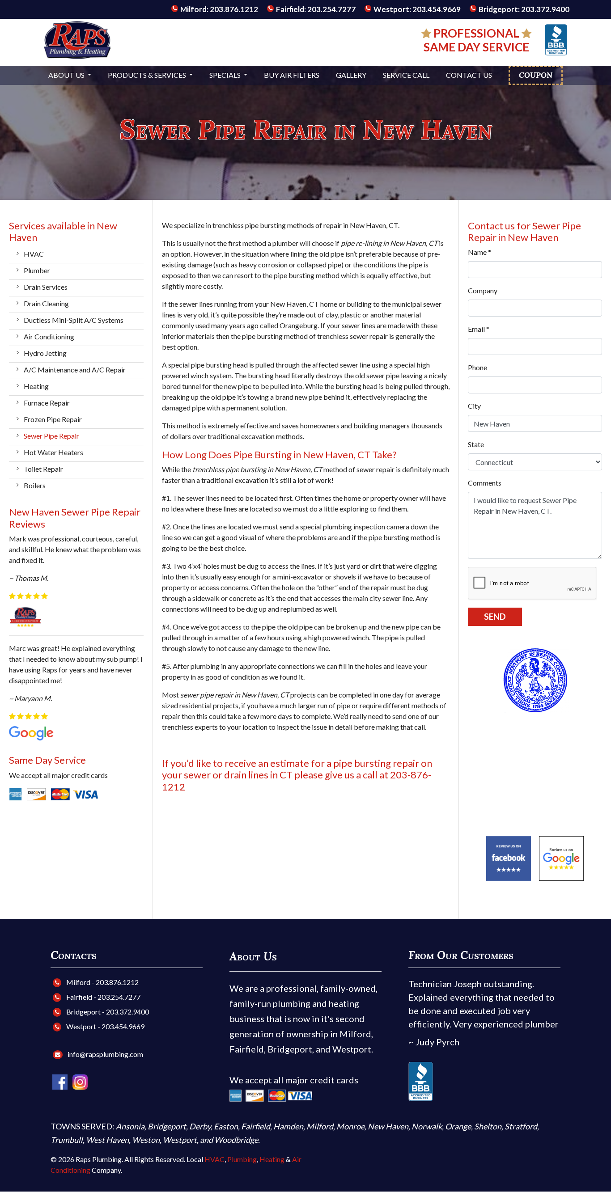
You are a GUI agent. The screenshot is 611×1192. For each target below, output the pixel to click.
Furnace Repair (47, 402)
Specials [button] (225, 75)
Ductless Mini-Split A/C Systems (73, 320)
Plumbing (242, 1159)
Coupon (535, 75)
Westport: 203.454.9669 (416, 9)
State (476, 444)
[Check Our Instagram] (80, 1081)
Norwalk (427, 1126)
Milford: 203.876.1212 (218, 9)
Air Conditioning (49, 336)
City (474, 406)
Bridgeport (167, 1126)
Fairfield (255, 1126)
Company (482, 290)
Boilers (35, 485)
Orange (458, 1126)
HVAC (34, 253)
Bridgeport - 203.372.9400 (107, 1011)
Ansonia (130, 1126)
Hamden (288, 1126)
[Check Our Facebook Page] (60, 1081)
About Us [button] (67, 75)
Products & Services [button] (147, 75)
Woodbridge (236, 1140)
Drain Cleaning (46, 303)
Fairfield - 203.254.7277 (102, 997)
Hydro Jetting (45, 353)
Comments (484, 482)
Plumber (37, 270)
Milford (319, 1126)
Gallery (351, 75)
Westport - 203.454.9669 (104, 1026)
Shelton (487, 1126)
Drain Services (46, 287)
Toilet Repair (43, 469)
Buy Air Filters (291, 75)
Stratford (521, 1126)
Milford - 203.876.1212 (102, 982)
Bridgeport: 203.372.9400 (523, 9)
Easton (226, 1126)
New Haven (388, 1126)
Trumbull (67, 1140)
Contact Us (469, 75)
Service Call (406, 75)
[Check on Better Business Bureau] (556, 38)
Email (478, 329)
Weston (146, 1140)
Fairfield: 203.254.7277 (315, 9)
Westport (180, 1140)
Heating (36, 386)
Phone (477, 367)
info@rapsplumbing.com (105, 1054)
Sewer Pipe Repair (51, 435)
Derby (200, 1126)
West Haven (107, 1140)
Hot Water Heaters (53, 452)
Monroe (350, 1126)
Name (479, 252)
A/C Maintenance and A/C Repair (75, 369)
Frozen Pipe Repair (53, 419)
